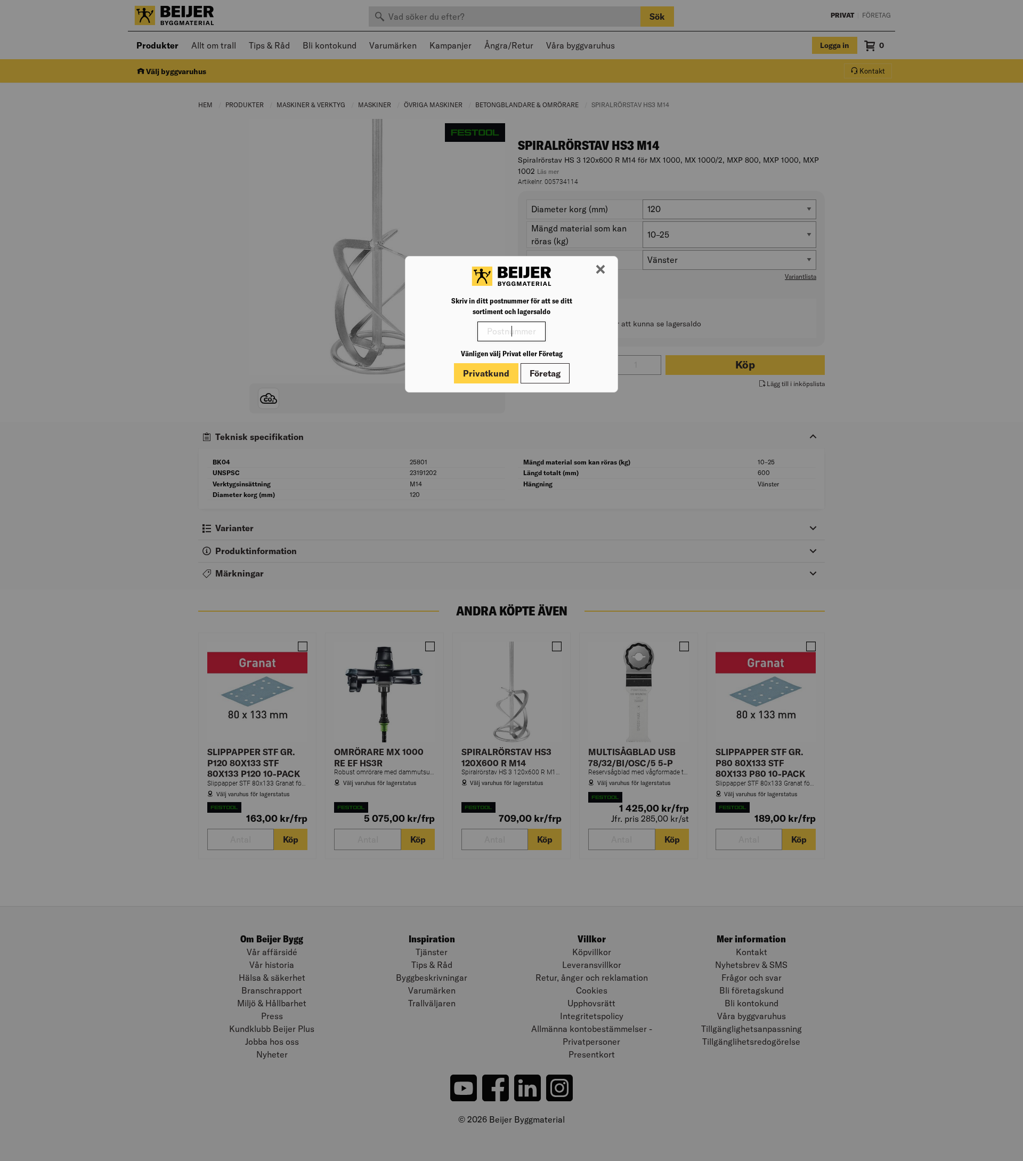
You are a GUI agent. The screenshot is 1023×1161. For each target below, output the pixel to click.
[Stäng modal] (600, 270)
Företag (545, 373)
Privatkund (486, 373)
